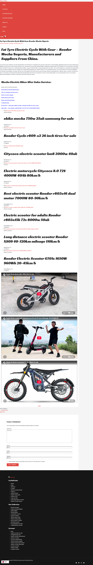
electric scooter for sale (16, 533)
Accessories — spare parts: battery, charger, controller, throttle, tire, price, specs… (20, 105)
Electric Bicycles (7, 13)
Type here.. (9, 428)
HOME (39, 406)
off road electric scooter (17, 523)
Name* (8, 445)
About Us (5, 22)
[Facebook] (76, 563)
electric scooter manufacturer (18, 536)
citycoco (13, 491)
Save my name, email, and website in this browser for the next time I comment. (27, 461)
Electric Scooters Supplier (7, 95)
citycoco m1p (14, 496)
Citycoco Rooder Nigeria (17, 509)
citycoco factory (15, 515)
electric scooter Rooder (16, 490)
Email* (8, 451)
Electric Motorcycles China (7, 97)
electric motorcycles (16, 518)
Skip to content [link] (3, 0)
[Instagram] (81, 563)
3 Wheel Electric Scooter (16, 525)
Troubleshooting (5, 102)
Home (4, 4)
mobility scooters (15, 549)
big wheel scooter (15, 522)
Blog (4, 31)
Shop (12, 485)
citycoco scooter (15, 546)
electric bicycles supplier (17, 541)
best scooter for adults (16, 520)
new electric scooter (16, 514)
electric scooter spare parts (17, 544)
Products (11, 43)
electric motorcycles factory (17, 542)
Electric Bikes (14, 510)
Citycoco (5, 9)
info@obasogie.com (16, 534)
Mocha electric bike (15, 517)
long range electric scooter (17, 499)
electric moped (14, 547)
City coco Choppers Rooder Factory (9, 92)
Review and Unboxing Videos (8, 100)
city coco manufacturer (16, 539)
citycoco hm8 (14, 498)
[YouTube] (83, 563)
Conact (5, 26)
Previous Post (4, 410)
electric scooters (15, 538)
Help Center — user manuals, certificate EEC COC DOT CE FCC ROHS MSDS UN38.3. (20, 108)
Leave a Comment (4, 43)
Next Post (3, 412)
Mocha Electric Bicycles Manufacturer (10, 89)
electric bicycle (14, 493)
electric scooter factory (16, 501)
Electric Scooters (8, 18)
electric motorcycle (15, 494)
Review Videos (14, 512)
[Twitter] (78, 563)
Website (9, 456)
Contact (13, 488)
